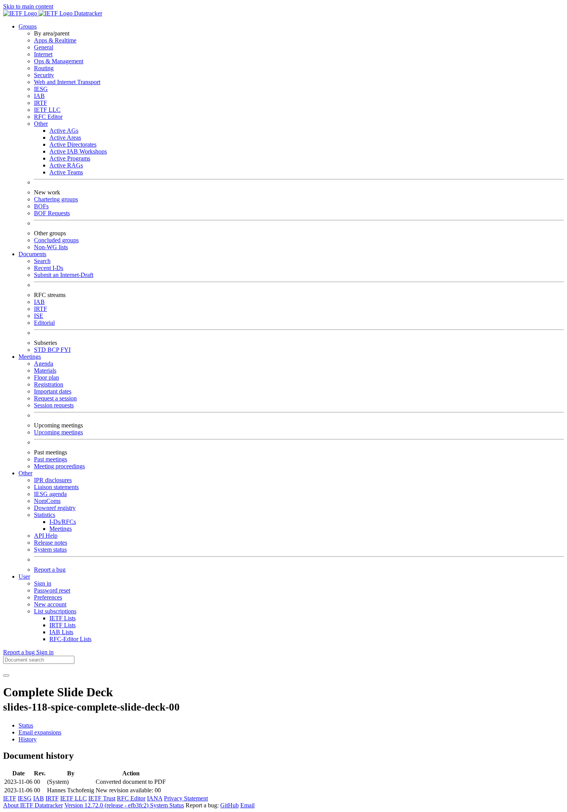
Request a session (55, 398)
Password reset (52, 590)
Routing (44, 68)
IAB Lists (61, 632)
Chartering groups (56, 199)
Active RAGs (66, 165)
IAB (39, 96)
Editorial (44, 322)
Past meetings (50, 459)
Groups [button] (28, 26)
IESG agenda (50, 494)
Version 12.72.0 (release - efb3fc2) (107, 805)
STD (40, 349)
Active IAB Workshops (78, 151)
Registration (48, 384)
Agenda (43, 363)
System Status (167, 805)
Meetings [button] (30, 356)
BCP (54, 349)
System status (50, 549)
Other (41, 123)
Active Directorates (72, 144)
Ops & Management (58, 61)
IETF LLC (47, 109)
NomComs (47, 501)
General (43, 47)
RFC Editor (48, 116)
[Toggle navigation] (6, 675)
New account (50, 604)
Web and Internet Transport (67, 82)
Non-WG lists (51, 247)
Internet (43, 54)
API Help (45, 535)
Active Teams (66, 172)
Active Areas (65, 137)
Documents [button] (32, 254)
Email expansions (40, 732)
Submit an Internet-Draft (63, 275)
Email (247, 805)
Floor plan (46, 377)
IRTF (40, 103)
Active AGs (63, 130)
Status (26, 725)
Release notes (50, 542)
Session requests (54, 405)
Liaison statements (56, 487)
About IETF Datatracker (33, 805)
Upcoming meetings (58, 432)
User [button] (24, 576)
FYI (66, 349)
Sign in (42, 583)
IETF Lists (62, 618)
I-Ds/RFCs (62, 521)
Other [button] (25, 473)
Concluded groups (56, 240)
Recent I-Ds (48, 268)
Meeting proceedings (59, 466)
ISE (38, 315)
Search (42, 261)
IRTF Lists (62, 625)
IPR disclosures (53, 480)
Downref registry (55, 508)
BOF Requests (52, 213)
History (28, 739)
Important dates (52, 391)
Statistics (44, 515)
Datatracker (87, 13)
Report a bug (50, 569)
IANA (154, 798)
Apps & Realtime (55, 40)
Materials (45, 370)
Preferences (48, 597)
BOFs (41, 206)
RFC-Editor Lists (70, 639)
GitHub (229, 805)
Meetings (60, 528)
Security (44, 75)
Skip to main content (28, 6)
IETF (9, 798)
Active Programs (69, 158)
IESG (41, 89)
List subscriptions (55, 611)
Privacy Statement (186, 798)
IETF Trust (101, 798)
